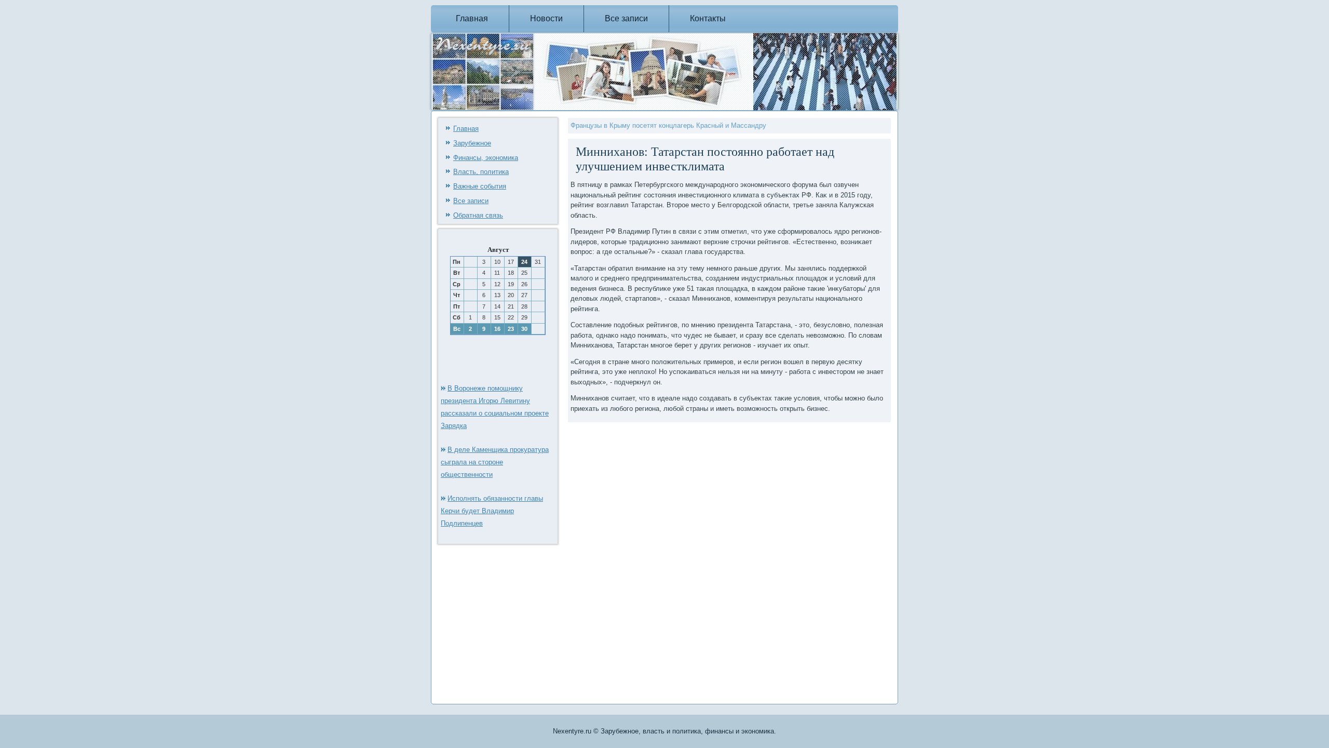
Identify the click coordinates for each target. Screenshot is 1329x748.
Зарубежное (472, 143)
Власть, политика (481, 172)
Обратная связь (478, 215)
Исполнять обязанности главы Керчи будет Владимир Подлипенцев (492, 511)
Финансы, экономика (485, 158)
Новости (546, 18)
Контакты (708, 18)
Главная (472, 18)
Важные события (479, 186)
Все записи (626, 18)
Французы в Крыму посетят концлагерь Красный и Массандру (668, 125)
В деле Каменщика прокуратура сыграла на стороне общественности (495, 462)
